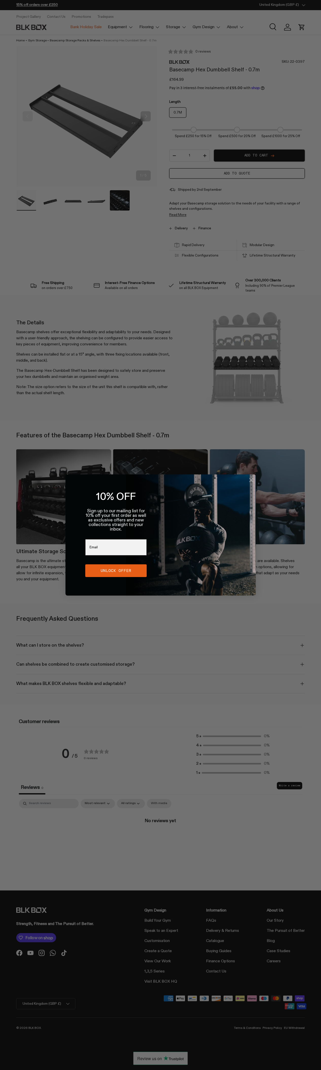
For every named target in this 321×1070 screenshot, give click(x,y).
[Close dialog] (251, 480)
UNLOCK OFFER (116, 570)
